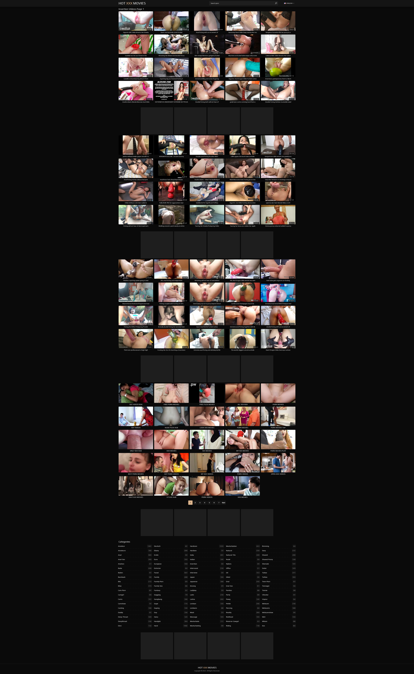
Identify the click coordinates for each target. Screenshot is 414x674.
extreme (170, 568)
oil (242, 573)
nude (242, 559)
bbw (134, 586)
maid (206, 612)
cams (134, 599)
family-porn (170, 581)
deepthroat (134, 621)
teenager (278, 586)
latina (206, 599)
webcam (278, 604)
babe (134, 568)
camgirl (134, 595)
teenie (278, 590)
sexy (278, 551)
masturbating (206, 626)
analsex (134, 564)
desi (134, 626)
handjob (170, 621)
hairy (170, 617)
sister (278, 568)
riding (242, 626)
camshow (134, 604)
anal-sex (134, 559)
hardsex (206, 551)
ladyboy (206, 590)
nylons (242, 564)
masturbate (206, 621)
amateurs (134, 551)
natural (242, 551)
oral (242, 581)
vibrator (278, 595)
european (170, 564)
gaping (170, 608)
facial (170, 573)
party (242, 595)
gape (170, 604)
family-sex (170, 586)
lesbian (206, 604)
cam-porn (134, 590)
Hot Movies (132, 3)
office (242, 568)
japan (206, 577)
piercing (242, 608)
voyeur (278, 599)
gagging (170, 595)
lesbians (206, 608)
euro (170, 559)
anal (134, 555)
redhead (242, 617)
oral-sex (242, 586)
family (170, 577)
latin (206, 595)
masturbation (242, 546)
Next (223, 502)
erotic (170, 555)
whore (278, 621)
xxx (278, 626)
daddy (134, 612)
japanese (206, 581)
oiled (242, 577)
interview (206, 573)
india (206, 555)
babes (134, 573)
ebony (170, 551)
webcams (278, 608)
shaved (278, 555)
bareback (134, 577)
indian (206, 559)
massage (206, 617)
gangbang (170, 599)
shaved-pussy (278, 559)
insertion (206, 564)
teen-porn (278, 581)
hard (170, 626)
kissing (206, 586)
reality (242, 612)
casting (134, 608)
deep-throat (134, 617)
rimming (278, 546)
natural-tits (242, 555)
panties (242, 590)
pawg (242, 599)
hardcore (206, 546)
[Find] (276, 3)
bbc (134, 581)
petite (242, 604)
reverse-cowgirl (242, 621)
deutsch (170, 546)
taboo (278, 573)
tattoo (278, 577)
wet (278, 617)
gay (170, 612)
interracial (206, 568)
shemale (278, 564)
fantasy (170, 590)
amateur (134, 546)
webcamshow (278, 612)
